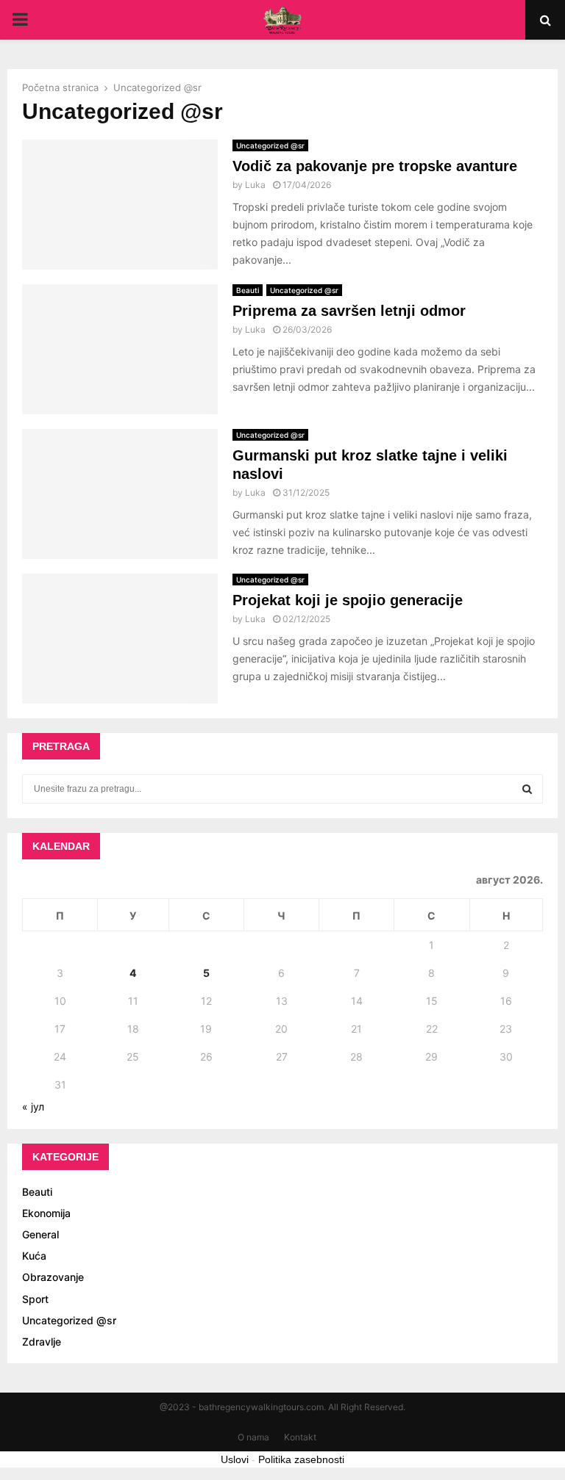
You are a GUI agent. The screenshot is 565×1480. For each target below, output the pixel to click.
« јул (33, 1106)
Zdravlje (41, 1341)
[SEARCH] (527, 789)
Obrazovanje (53, 1277)
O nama (253, 1437)
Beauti (247, 290)
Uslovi (235, 1459)
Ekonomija (46, 1213)
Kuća (34, 1255)
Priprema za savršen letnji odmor (349, 311)
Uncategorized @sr (270, 145)
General (40, 1234)
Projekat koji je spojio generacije (347, 600)
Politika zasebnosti (301, 1459)
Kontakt (300, 1437)
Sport (35, 1299)
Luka (255, 184)
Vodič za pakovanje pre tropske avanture (374, 166)
